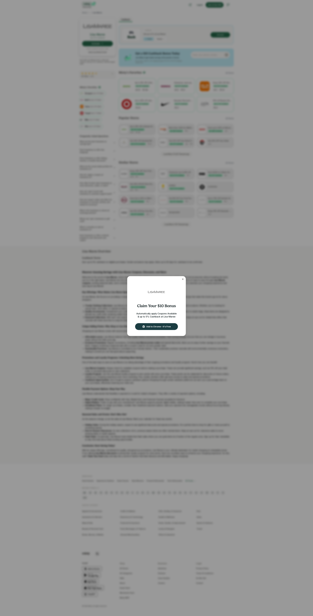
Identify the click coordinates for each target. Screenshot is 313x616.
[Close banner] (182, 279)
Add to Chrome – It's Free (158, 326)
